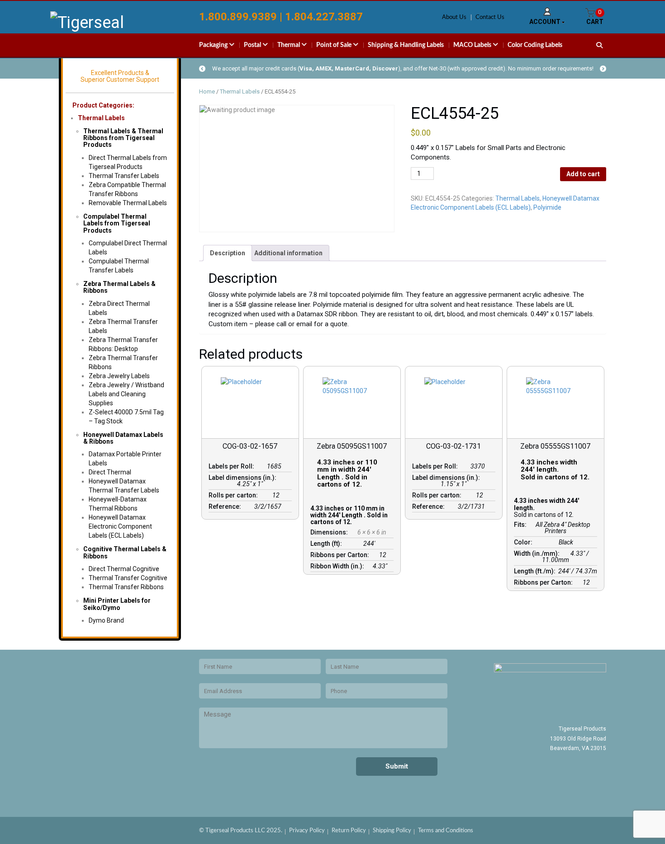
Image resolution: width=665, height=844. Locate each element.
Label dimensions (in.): (244, 477)
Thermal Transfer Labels (124, 175)
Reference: (226, 506)
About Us (454, 17)
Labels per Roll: (233, 466)
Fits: (521, 524)
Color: (524, 542)
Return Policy (349, 831)
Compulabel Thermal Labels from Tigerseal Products (116, 223)
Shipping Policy (392, 831)
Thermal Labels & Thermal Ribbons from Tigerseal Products (123, 138)
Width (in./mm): (538, 553)
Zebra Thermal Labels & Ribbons (119, 287)
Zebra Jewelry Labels (119, 376)
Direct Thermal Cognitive (124, 568)
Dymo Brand (106, 620)
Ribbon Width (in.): (338, 566)
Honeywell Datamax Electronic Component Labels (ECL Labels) (120, 526)
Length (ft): (327, 543)
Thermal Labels (101, 118)
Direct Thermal (110, 472)
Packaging (214, 45)
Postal (253, 45)
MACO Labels (473, 45)
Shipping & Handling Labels (406, 45)
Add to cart (583, 174)
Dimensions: (330, 532)
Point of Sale (334, 45)
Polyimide (547, 207)
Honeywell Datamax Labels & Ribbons (123, 438)
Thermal (289, 45)
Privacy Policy (307, 831)
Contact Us (489, 17)
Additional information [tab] (288, 253)
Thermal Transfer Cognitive (128, 577)
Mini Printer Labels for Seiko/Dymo (117, 604)
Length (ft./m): (536, 571)
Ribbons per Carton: (341, 555)
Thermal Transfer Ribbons (126, 587)
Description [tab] (227, 253)
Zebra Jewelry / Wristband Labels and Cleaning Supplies (126, 394)
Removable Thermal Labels (128, 202)
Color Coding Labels (535, 45)
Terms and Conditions (445, 831)
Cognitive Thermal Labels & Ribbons (124, 552)
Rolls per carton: (235, 495)
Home (207, 91)
